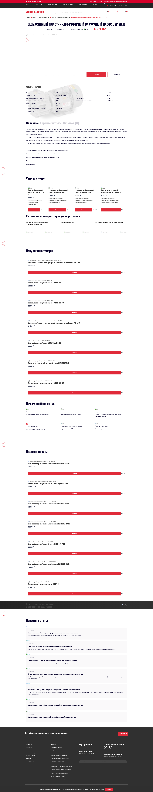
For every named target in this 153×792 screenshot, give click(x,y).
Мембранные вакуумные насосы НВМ (61, 766)
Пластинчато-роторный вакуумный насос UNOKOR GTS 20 (112, 191)
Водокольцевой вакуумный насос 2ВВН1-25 (43, 584)
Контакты (95, 4)
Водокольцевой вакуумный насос (60, 758)
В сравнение (117, 75)
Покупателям (29, 744)
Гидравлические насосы (57, 761)
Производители (30, 761)
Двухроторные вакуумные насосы (60, 17)
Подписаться (123, 734)
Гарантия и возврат (31, 753)
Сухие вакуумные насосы (58, 776)
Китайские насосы (56, 764)
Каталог (28, 4)
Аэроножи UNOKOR (56, 747)
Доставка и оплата (52, 4)
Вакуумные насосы (44, 17)
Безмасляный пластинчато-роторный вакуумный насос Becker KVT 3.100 (54, 323)
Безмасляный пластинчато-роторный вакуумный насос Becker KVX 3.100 (54, 262)
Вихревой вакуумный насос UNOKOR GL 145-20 (36, 192)
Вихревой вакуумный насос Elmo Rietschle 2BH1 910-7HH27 (49, 463)
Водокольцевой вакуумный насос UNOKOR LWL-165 (58, 191)
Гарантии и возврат (68, 4)
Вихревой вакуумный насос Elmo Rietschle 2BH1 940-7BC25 (49, 524)
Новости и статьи (83, 4)
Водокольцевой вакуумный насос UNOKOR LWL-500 (84, 191)
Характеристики (50, 123)
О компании (39, 4)
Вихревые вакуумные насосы (59, 755)
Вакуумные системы (56, 753)
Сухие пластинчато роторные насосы (61, 779)
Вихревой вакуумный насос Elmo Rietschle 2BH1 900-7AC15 (49, 564)
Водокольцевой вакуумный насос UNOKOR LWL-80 (45, 283)
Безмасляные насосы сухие (67, 222)
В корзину (96, 75)
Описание (32, 123)
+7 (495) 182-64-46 (113, 5)
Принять (109, 789)
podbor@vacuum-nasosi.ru (98, 1)
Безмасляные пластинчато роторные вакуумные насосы (109, 222)
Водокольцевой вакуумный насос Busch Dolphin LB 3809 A (48, 483)
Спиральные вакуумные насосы (59, 773)
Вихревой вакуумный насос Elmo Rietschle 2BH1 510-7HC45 (49, 504)
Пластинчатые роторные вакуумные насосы (37, 222)
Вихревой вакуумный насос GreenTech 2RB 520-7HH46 (47, 544)
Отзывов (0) (71, 123)
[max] (105, 4)
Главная (28, 17)
